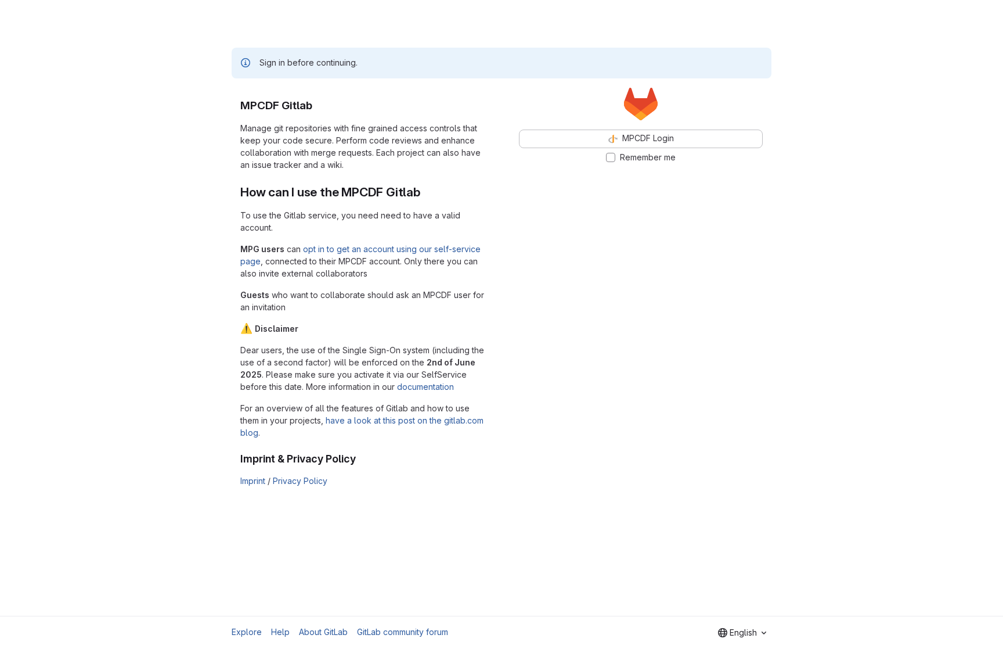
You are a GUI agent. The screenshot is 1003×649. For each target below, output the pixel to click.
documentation (425, 387)
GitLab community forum (402, 632)
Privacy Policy (300, 481)
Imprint (252, 481)
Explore (247, 632)
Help (280, 632)
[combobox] (742, 633)
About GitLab (323, 632)
